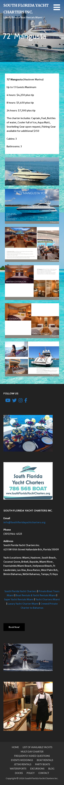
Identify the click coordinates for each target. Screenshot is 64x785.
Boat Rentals (45, 760)
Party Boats (42, 764)
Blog (51, 769)
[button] (58, 9)
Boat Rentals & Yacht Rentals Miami (36, 595)
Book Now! (14, 627)
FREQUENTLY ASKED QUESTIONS (32, 756)
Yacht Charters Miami (48, 599)
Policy (31, 773)
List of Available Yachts (37, 747)
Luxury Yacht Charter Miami (23, 603)
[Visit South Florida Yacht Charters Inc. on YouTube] (8, 401)
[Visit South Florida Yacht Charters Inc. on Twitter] (14, 401)
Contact (43, 773)
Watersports (18, 769)
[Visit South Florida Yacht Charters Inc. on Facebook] (25, 401)
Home (15, 747)
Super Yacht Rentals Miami (19, 599)
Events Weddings (22, 760)
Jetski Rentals (22, 764)
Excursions (37, 769)
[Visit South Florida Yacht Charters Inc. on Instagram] (21, 401)
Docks (19, 773)
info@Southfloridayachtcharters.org (24, 522)
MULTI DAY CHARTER (32, 752)
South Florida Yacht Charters (20, 591)
